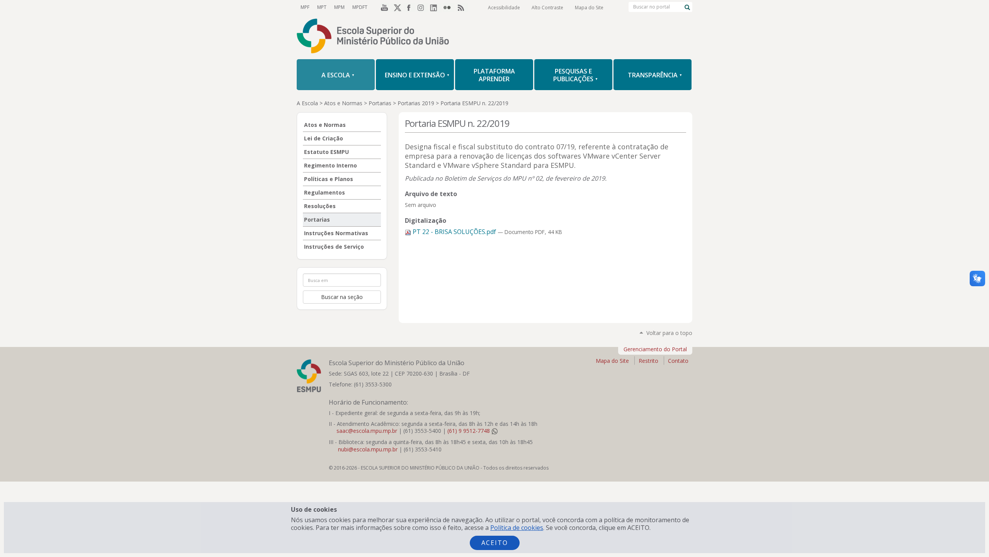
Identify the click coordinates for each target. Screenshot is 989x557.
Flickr (449, 7)
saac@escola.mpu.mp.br (366, 430)
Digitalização (425, 220)
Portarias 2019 (416, 103)
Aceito (494, 542)
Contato (678, 360)
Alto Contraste (547, 7)
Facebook (409, 7)
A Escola (307, 103)
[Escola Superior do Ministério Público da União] (494, 36)
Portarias (380, 103)
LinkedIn (436, 7)
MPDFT (359, 7)
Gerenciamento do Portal (655, 349)
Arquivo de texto (431, 194)
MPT (321, 7)
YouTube (383, 7)
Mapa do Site (589, 7)
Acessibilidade (504, 7)
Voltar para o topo (669, 333)
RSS (462, 7)
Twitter (396, 7)
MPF (305, 7)
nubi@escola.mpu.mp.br (368, 449)
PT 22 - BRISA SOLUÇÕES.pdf (454, 231)
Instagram (422, 7)
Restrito (648, 360)
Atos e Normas (343, 103)
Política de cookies (516, 527)
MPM (339, 7)
